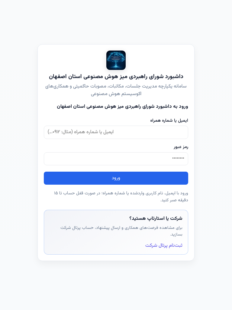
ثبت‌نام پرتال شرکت (163, 245)
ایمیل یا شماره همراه (169, 120)
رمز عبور (181, 146)
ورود (116, 178)
